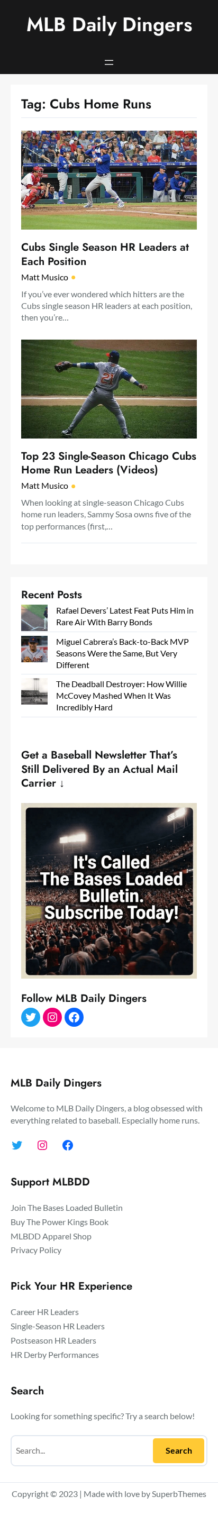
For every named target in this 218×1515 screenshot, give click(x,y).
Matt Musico (44, 277)
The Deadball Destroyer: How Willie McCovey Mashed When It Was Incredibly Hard (121, 695)
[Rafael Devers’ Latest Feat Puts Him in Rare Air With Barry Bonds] (34, 619)
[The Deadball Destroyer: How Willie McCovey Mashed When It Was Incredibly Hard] (34, 692)
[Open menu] (109, 62)
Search (179, 1450)
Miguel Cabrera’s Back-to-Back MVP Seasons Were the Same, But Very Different (122, 653)
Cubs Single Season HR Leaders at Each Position (105, 254)
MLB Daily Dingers (109, 24)
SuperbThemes (179, 1494)
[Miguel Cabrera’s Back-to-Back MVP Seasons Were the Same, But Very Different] (34, 650)
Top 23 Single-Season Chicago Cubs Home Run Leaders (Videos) (108, 463)
